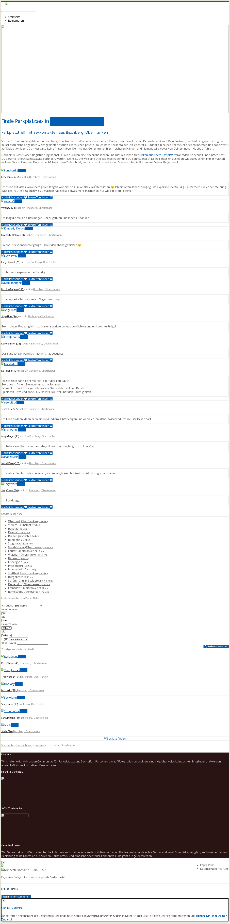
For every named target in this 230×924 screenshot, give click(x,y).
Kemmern (19, 532)
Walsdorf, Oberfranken (27, 554)
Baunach (18, 558)
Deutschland (24, 745)
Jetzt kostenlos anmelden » (16, 897)
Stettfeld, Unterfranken (28, 573)
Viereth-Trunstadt (24, 525)
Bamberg (19, 540)
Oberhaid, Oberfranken (28, 521)
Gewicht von (9, 624)
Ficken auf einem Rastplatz (157, 155)
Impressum (207, 865)
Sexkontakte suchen (217, 646)
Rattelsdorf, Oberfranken (29, 592)
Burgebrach (20, 577)
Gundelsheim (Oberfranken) (31, 547)
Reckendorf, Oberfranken (29, 584)
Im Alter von (9, 609)
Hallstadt (18, 528)
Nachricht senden (12, 197)
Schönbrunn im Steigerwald (30, 580)
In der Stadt (8, 642)
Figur (4, 639)
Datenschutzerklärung (214, 869)
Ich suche (7, 605)
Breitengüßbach (23, 536)
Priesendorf (20, 566)
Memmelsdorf (22, 569)
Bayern (39, 745)
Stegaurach (20, 543)
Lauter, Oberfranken (26, 551)
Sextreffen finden (39, 197)
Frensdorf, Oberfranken (28, 588)
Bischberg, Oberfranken (42, 177)
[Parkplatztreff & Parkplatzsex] (20, 10)
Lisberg (18, 562)
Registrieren (16, 20)
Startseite (14, 17)
